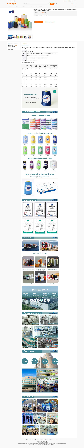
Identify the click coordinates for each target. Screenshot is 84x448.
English (46, 441)
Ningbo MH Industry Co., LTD (37, 6)
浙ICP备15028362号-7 (51, 444)
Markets (11, 6)
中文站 (44, 441)
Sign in (73, 3)
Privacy (38, 439)
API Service (51, 439)
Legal (35, 439)
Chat (16, 45)
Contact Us (42, 439)
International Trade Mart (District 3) (18, 6)
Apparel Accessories (29, 6)
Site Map (46, 439)
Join (75, 3)
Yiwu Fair (56, 439)
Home (8, 6)
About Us (31, 439)
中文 (76, 6)
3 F (24, 6)
